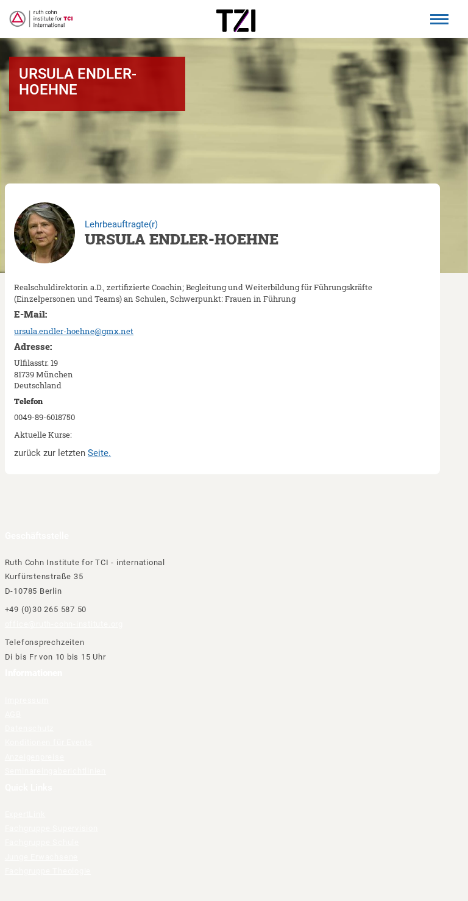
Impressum (27, 700)
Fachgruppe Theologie (48, 870)
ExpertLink (25, 814)
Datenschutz (29, 728)
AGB (13, 714)
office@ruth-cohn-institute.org (64, 624)
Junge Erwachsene (41, 856)
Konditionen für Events (49, 742)
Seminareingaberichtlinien (55, 770)
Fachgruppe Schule (42, 842)
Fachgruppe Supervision (51, 828)
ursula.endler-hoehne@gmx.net (73, 331)
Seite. (99, 452)
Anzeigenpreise (35, 756)
